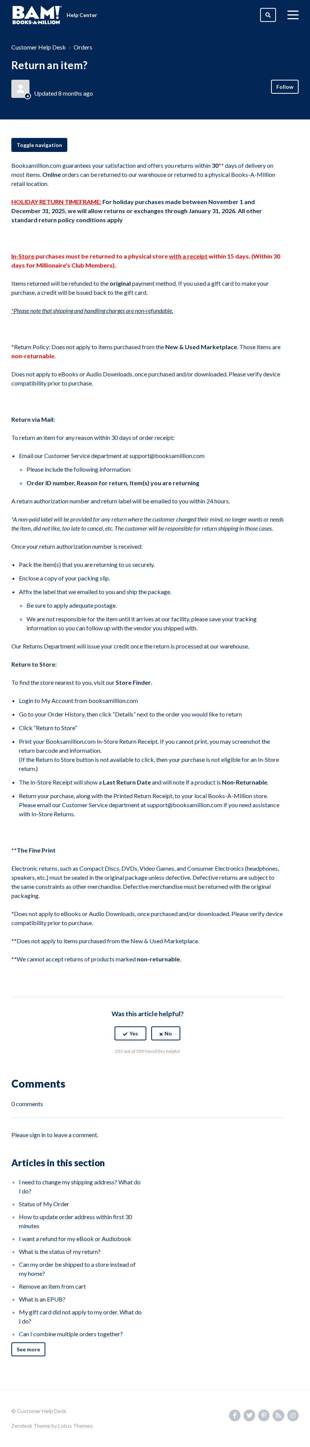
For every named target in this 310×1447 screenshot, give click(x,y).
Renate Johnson (56, 84)
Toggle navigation (39, 145)
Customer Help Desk (38, 47)
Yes (133, 1033)
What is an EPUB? (42, 1299)
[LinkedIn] (163, 1069)
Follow (284, 87)
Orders (83, 47)
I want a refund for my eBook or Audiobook (75, 1238)
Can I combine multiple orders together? (71, 1333)
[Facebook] (131, 1069)
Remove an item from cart (52, 1286)
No (168, 1033)
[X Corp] (147, 1069)
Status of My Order (44, 1203)
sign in (37, 1134)
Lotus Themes (75, 1425)
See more (28, 1349)
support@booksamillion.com (167, 455)
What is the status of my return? (60, 1251)
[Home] (37, 15)
